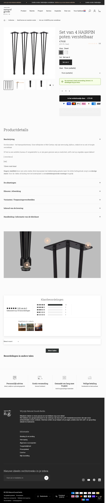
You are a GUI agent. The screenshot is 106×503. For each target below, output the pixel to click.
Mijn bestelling (25, 456)
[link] (88, 245)
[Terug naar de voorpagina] (4, 20)
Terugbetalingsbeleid (9, 495)
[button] (41, 305)
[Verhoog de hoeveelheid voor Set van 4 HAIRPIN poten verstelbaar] (69, 91)
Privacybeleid (24, 449)
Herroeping (23, 440)
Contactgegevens (17, 500)
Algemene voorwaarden (28, 443)
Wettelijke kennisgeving (24, 498)
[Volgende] (50, 56)
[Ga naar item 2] (19, 85)
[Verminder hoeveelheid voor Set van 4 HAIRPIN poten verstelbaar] (61, 91)
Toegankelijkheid (25, 446)
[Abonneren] (46, 478)
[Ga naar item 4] (30, 85)
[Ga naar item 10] (52, 85)
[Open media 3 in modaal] (29, 53)
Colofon (22, 452)
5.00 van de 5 (22, 308)
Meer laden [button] (52, 351)
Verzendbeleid (7, 500)
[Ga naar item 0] (8, 85)
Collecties (11, 20)
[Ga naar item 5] (41, 85)
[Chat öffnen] (99, 498)
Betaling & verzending (27, 436)
